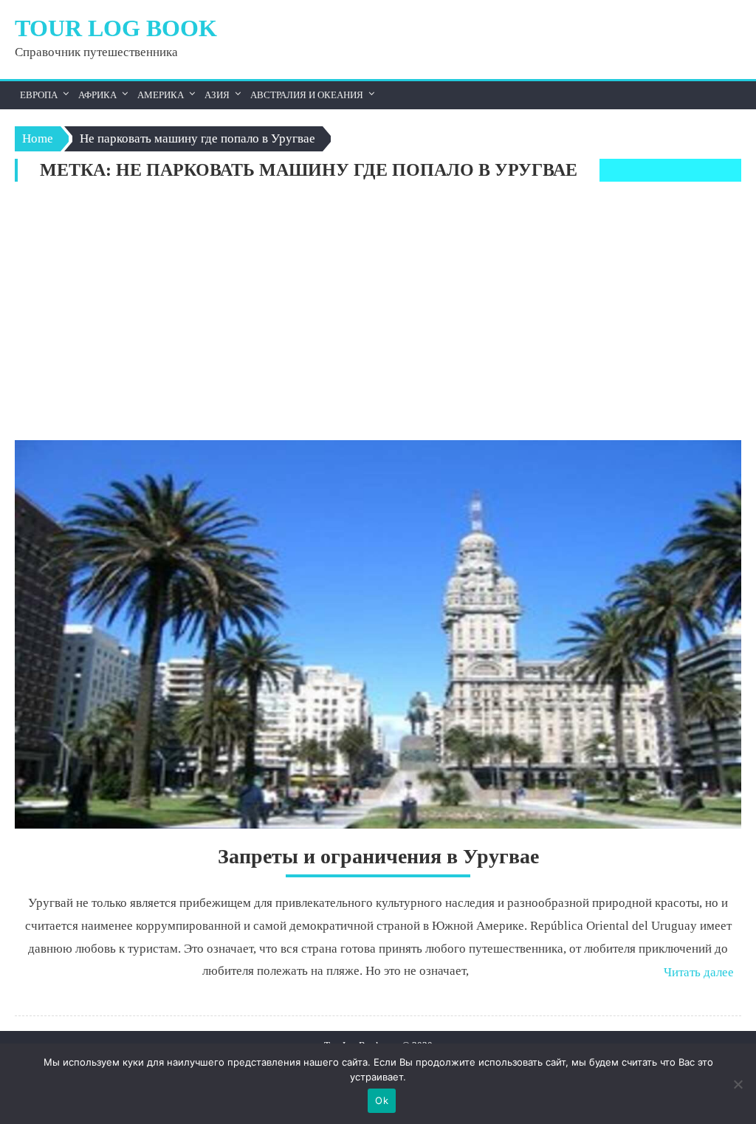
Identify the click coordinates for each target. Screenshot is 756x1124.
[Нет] (737, 1084)
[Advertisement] (378, 314)
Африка (97, 94)
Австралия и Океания (306, 94)
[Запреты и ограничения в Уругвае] (377, 634)
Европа (39, 94)
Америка (160, 94)
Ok (381, 1100)
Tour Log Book (116, 28)
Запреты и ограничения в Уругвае (378, 856)
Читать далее (699, 972)
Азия (217, 94)
